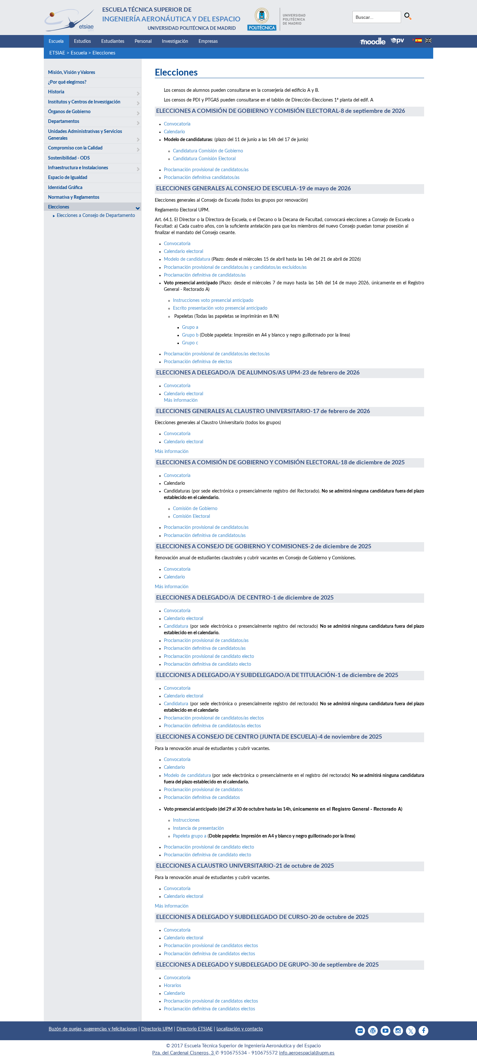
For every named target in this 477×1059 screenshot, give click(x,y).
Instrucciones (186, 820)
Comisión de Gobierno (195, 508)
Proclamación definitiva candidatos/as (201, 177)
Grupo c (190, 343)
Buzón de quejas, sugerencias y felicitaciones (93, 1029)
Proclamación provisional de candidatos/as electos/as (217, 354)
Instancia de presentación (198, 828)
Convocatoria (177, 124)
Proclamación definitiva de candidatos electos (209, 954)
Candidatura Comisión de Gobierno (208, 151)
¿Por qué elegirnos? (67, 82)
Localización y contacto (239, 1029)
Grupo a (190, 327)
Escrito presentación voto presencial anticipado (220, 308)
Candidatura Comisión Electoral (204, 159)
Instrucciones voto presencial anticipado (213, 300)
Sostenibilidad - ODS (69, 158)
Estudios (82, 41)
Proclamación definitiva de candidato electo (207, 664)
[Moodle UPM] (375, 42)
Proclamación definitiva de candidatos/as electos (212, 726)
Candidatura (176, 626)
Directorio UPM (157, 1029)
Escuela (56, 41)
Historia (56, 92)
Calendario (174, 132)
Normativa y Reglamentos (73, 197)
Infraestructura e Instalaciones (78, 168)
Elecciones (104, 53)
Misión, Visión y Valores (71, 72)
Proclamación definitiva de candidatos (202, 797)
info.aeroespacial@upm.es (307, 1053)
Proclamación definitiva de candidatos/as (205, 275)
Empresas (208, 41)
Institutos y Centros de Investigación (84, 102)
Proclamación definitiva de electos (198, 362)
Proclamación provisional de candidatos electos (211, 946)
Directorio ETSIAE (195, 1029)
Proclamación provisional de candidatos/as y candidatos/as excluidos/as (235, 267)
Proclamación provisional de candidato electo (209, 656)
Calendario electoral (183, 251)
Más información (181, 400)
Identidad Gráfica (65, 187)
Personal (143, 41)
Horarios (172, 985)
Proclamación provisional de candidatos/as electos (214, 718)
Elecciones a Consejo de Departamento (96, 215)
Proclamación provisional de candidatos (203, 790)
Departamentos (63, 121)
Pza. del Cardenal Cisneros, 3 (183, 1053)
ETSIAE (57, 53)
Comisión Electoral (191, 516)
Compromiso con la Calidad (75, 148)
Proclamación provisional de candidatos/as (206, 170)
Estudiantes (112, 41)
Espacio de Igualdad (67, 177)
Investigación (175, 41)
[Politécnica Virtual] (397, 41)
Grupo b (190, 335)
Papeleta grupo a (190, 836)
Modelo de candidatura (187, 259)
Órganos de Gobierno (69, 112)
